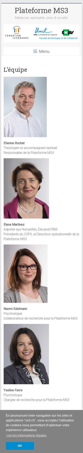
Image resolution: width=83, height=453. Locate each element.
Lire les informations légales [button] (26, 435)
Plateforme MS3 (41, 10)
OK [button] (20, 445)
